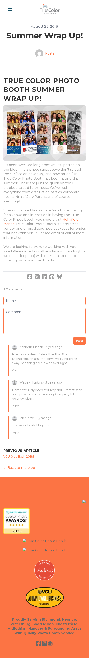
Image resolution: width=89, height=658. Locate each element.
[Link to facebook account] (38, 643)
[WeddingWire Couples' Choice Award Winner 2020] (44, 541)
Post (79, 341)
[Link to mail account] (50, 643)
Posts (49, 53)
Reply (15, 370)
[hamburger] (10, 9)
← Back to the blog (19, 468)
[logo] (50, 9)
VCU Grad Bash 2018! (18, 456)
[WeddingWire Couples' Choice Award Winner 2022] (44, 550)
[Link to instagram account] (44, 643)
